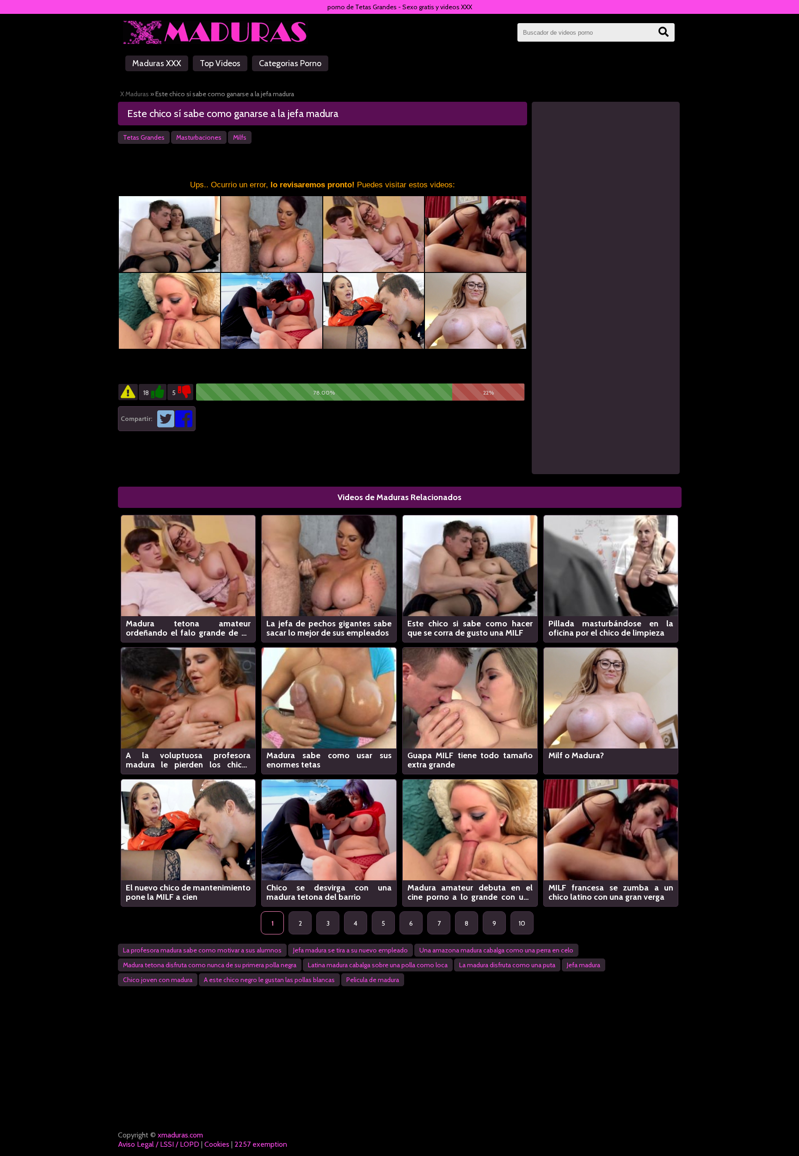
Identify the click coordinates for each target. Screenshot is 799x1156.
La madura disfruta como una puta (507, 965)
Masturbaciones (198, 137)
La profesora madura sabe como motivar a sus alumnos (202, 950)
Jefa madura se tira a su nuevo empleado (350, 950)
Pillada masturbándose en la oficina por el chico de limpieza (611, 628)
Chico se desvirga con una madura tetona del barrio (329, 892)
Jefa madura (583, 965)
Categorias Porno (290, 63)
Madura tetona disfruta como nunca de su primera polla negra (209, 965)
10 (522, 923)
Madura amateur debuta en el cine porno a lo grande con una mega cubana (470, 892)
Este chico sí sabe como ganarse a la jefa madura (232, 113)
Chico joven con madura (157, 980)
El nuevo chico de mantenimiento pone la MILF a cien (188, 892)
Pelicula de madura (372, 980)
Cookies (216, 1144)
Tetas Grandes (144, 137)
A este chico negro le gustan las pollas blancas (269, 980)
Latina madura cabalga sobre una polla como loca (378, 965)
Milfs (239, 137)
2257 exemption (260, 1144)
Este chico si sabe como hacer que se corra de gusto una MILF (470, 628)
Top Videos (220, 63)
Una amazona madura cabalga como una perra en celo (496, 950)
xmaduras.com (180, 1135)
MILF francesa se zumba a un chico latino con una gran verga (611, 892)
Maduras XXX (156, 63)
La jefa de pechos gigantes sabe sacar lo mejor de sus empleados (329, 628)
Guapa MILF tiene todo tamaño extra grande (470, 760)
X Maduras (134, 94)
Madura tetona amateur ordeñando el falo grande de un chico (188, 628)
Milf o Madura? (576, 755)
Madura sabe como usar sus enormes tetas (329, 760)
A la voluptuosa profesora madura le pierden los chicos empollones (188, 760)
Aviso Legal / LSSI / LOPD (158, 1144)
